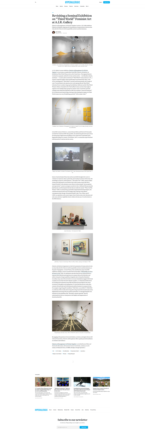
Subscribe (106, 2)
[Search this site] (35, 2)
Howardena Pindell (75, 351)
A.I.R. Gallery (58, 351)
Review (64, 353)
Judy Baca (83, 351)
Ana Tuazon (58, 31)
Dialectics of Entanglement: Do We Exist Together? (64, 344)
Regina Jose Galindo (57, 353)
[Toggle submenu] (88, 6)
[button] (87, 6)
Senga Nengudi (71, 353)
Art (53, 12)
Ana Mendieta (66, 351)
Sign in (100, 2)
